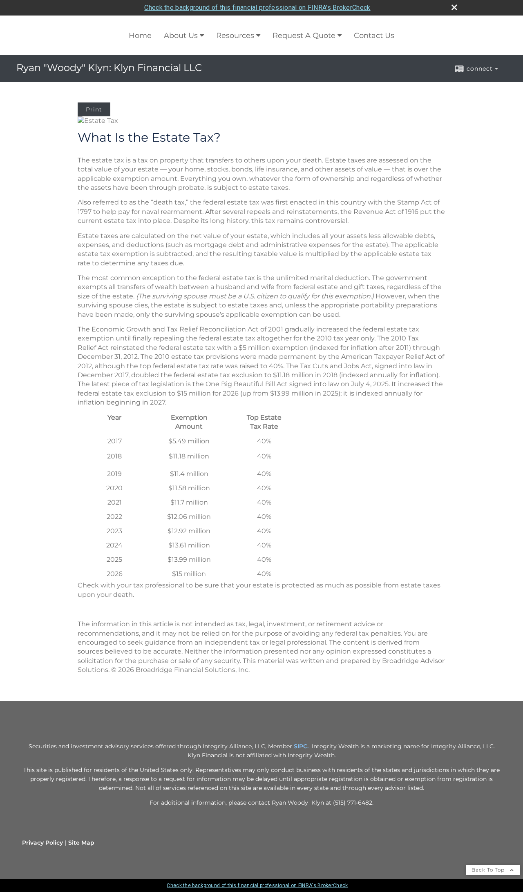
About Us (181, 35)
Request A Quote (304, 35)
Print (94, 109)
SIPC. (301, 746)
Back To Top (489, 870)
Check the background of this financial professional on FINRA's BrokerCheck (257, 7)
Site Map (81, 842)
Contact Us (374, 35)
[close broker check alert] (454, 7)
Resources (235, 35)
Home (140, 35)
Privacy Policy (42, 842)
